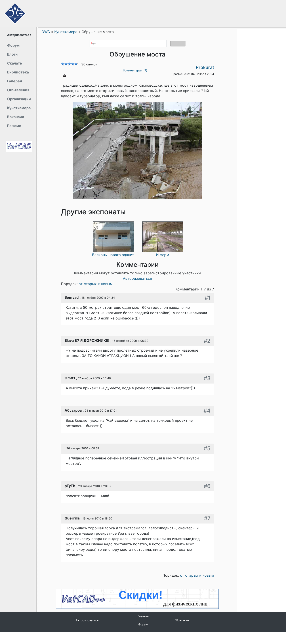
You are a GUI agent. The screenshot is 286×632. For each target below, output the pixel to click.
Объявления (18, 90)
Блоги (12, 54)
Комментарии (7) (135, 70)
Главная (143, 616)
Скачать (14, 63)
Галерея (14, 81)
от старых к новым (96, 284)
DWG (46, 31)
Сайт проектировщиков (11, 11)
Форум (13, 45)
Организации (19, 99)
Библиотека (18, 72)
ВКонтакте (182, 620)
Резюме (14, 125)
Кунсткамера (19, 108)
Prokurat (205, 67)
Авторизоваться (19, 35)
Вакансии (15, 117)
